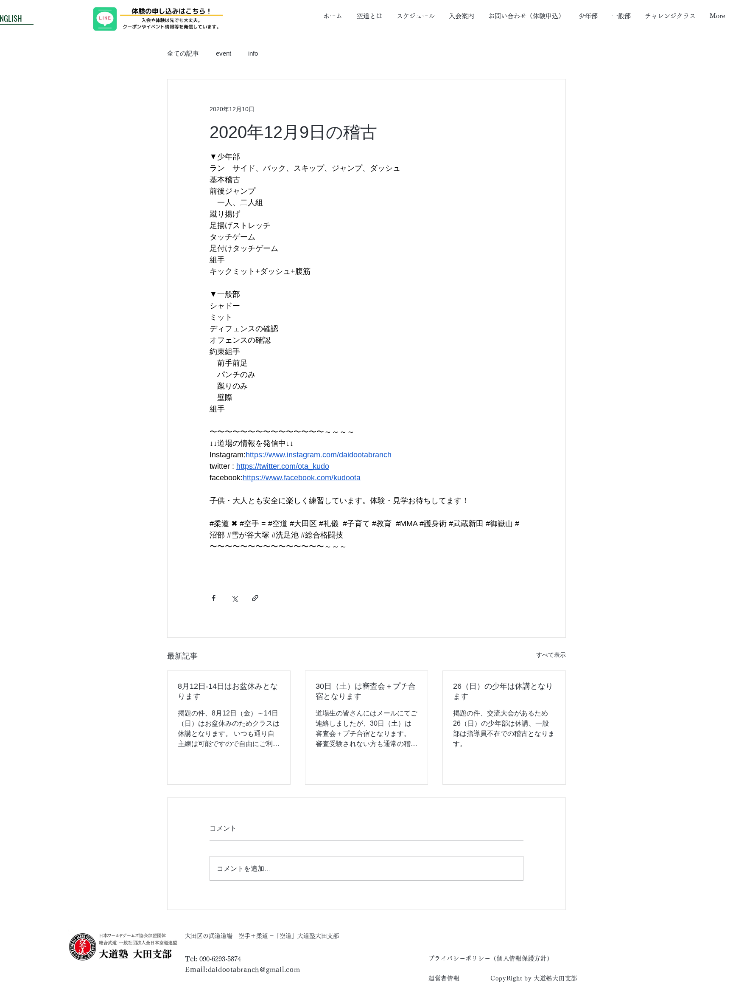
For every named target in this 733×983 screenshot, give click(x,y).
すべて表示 (551, 654)
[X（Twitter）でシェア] (234, 598)
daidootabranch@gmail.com (254, 969)
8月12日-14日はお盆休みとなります (228, 691)
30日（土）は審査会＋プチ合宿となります (366, 691)
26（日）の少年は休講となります (503, 691)
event (223, 53)
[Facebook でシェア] (214, 598)
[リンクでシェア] (255, 598)
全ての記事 (183, 53)
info (253, 53)
